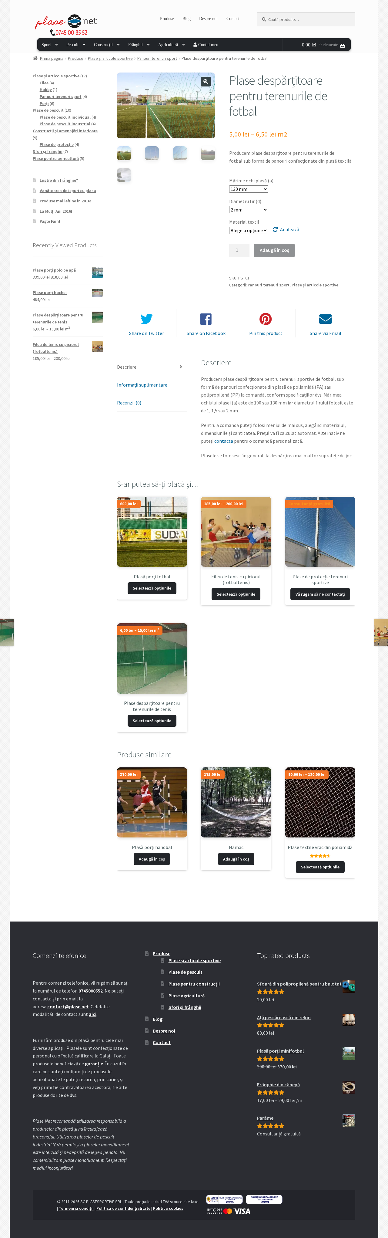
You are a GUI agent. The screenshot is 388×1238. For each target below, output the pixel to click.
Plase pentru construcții (194, 984)
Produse (167, 18)
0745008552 (91, 991)
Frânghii (135, 44)
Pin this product (266, 333)
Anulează (289, 229)
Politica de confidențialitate (123, 1208)
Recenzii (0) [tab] (129, 403)
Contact (232, 18)
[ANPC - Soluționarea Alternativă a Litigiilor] (224, 1199)
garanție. (94, 1063)
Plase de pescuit (185, 972)
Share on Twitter (146, 333)
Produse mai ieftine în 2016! (65, 201)
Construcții (103, 44)
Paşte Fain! (50, 221)
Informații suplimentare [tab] (142, 385)
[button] (206, 81)
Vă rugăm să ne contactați (320, 594)
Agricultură (168, 44)
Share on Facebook (206, 333)
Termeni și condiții (76, 1208)
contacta (223, 441)
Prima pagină (51, 58)
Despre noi (208, 18)
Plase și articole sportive (110, 58)
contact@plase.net (68, 1006)
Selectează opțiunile (152, 588)
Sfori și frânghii (185, 1007)
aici (92, 1014)
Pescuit (72, 44)
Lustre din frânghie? (59, 180)
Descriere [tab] (126, 367)
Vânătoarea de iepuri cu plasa (68, 190)
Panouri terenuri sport (157, 58)
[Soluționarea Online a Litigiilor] (264, 1199)
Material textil (244, 222)
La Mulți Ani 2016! (56, 211)
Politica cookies (168, 1208)
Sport (46, 44)
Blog (186, 18)
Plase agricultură (187, 996)
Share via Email (325, 333)
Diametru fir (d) (245, 201)
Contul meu (207, 44)
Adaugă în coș (274, 250)
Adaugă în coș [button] (152, 859)
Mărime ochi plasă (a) (251, 181)
